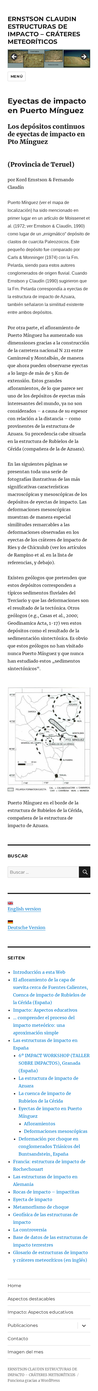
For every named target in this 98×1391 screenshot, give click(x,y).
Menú (17, 76)
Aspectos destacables (31, 1298)
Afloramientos (39, 1123)
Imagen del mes (25, 1351)
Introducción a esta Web (39, 972)
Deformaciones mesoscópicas (55, 1131)
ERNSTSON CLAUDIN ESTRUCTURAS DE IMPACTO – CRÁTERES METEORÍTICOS (44, 30)
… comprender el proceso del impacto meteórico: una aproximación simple (44, 1025)
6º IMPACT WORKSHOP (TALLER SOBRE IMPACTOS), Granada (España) (54, 1063)
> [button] (83, 57)
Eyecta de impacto (32, 1199)
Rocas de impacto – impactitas (46, 1192)
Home (14, 1285)
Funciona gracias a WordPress (34, 1380)
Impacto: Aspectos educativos (45, 1010)
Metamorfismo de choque (41, 1207)
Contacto (18, 1338)
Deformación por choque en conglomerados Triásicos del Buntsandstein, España (49, 1146)
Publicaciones (23, 1325)
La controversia (30, 1229)
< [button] (14, 57)
